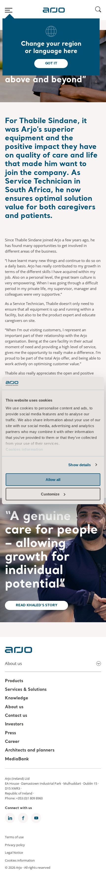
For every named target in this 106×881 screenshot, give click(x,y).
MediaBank (17, 759)
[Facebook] (23, 818)
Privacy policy (15, 844)
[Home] (54, 10)
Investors (14, 724)
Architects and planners (29, 751)
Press (10, 733)
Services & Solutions (26, 690)
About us (14, 707)
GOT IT (51, 63)
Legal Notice (14, 852)
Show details (79, 465)
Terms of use (14, 837)
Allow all (53, 479)
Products (14, 681)
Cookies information (24, 449)
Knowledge (16, 698)
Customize (50, 494)
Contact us (16, 716)
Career (12, 742)
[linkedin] (10, 818)
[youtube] (36, 818)
